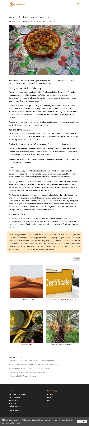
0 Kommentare (49, 21)
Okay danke (82, 421)
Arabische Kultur (37, 21)
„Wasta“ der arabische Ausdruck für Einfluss (27, 372)
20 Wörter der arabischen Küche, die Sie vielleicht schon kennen (35, 361)
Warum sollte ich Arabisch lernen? (22, 376)
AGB (49, 397)
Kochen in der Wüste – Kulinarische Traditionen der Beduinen (34, 364)
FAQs (49, 400)
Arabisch (27, 21)
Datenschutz (52, 394)
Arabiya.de (49, 234)
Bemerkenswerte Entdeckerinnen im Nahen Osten (29, 368)
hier (57, 246)
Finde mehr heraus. (13, 423)
